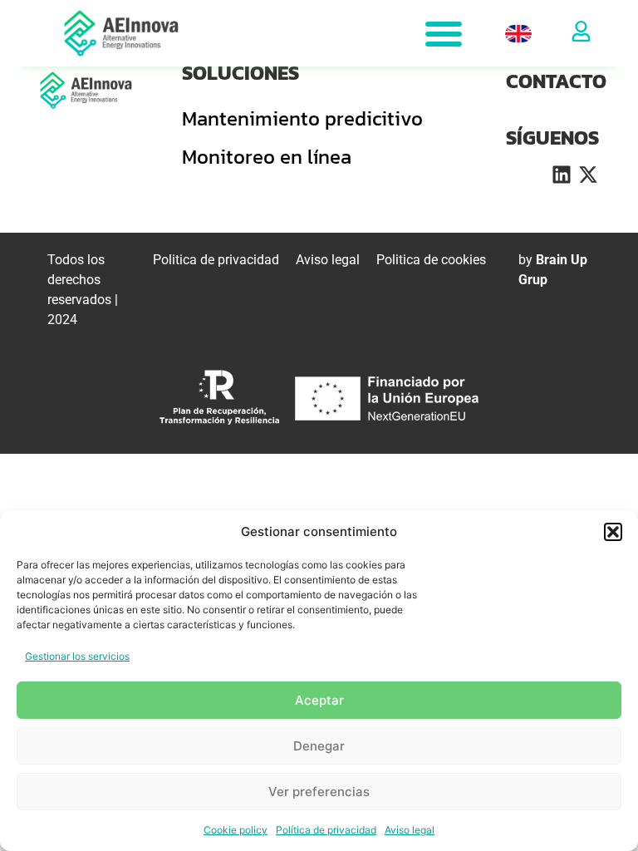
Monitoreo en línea (266, 156)
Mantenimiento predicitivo (302, 118)
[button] (613, 532)
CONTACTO (556, 81)
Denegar (319, 746)
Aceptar (319, 700)
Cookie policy (235, 830)
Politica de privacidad (216, 260)
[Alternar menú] (444, 33)
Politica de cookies (431, 260)
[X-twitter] (588, 174)
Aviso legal (409, 830)
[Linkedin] (562, 174)
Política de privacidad (326, 830)
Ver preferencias (319, 791)
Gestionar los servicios (77, 656)
